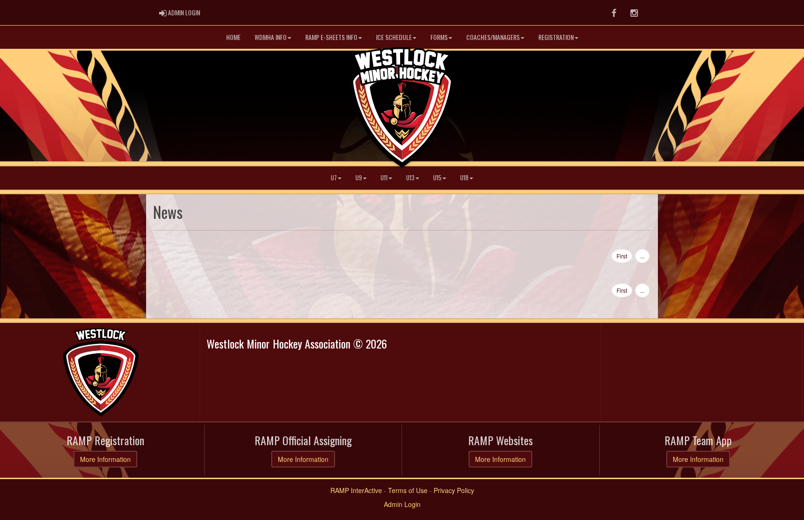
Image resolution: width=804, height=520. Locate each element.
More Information (105, 459)
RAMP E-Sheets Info (331, 37)
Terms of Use (408, 490)
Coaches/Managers (493, 37)
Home (233, 37)
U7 (334, 177)
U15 (437, 177)
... (642, 256)
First (621, 256)
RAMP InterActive (356, 490)
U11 (384, 177)
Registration (556, 37)
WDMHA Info (271, 37)
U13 (410, 177)
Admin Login (402, 504)
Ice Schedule (394, 37)
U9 (358, 177)
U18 (464, 177)
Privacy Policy (454, 490)
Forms (439, 37)
